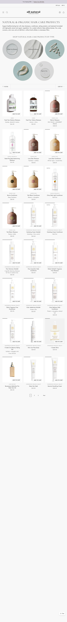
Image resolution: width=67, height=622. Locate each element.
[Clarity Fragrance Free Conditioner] (12, 291)
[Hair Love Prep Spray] (33, 331)
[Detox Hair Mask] (33, 369)
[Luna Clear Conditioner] (55, 142)
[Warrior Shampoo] (55, 103)
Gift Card (58, 5)
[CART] (63, 12)
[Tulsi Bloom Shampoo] (12, 215)
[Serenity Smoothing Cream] (55, 369)
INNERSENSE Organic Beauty (33, 230)
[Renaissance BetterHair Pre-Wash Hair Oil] (12, 369)
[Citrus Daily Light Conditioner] (55, 179)
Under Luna (55, 118)
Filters (6, 86)
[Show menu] (3, 12)
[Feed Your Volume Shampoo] (33, 103)
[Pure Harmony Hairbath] (12, 252)
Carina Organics (12, 156)
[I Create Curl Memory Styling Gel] (12, 331)
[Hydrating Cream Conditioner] (55, 215)
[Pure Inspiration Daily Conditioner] (33, 252)
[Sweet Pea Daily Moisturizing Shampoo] (12, 142)
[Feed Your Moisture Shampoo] (12, 103)
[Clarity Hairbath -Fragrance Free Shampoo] (55, 252)
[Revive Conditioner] (12, 179)
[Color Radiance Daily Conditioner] (55, 291)
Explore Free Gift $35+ (39, 2)
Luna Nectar (12, 384)
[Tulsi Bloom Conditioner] (33, 179)
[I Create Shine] (55, 331)
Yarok (12, 118)
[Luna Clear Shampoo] (33, 142)
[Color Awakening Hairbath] (33, 291)
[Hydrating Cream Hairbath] (33, 215)
